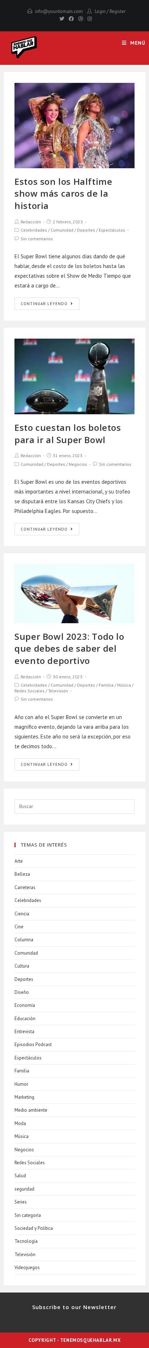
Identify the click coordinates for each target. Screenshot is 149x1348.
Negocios (78, 464)
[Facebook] (71, 18)
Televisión (58, 690)
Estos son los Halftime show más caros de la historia (63, 193)
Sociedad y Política (33, 1228)
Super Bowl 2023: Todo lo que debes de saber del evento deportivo (69, 648)
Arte (18, 861)
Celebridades (34, 230)
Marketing (24, 1097)
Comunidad (62, 230)
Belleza (22, 874)
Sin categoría (27, 1215)
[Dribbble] (80, 18)
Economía (24, 1005)
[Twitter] (62, 18)
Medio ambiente (30, 1110)
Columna (23, 940)
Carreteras (24, 887)
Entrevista (24, 1031)
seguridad (24, 1189)
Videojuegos (27, 1267)
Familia (106, 685)
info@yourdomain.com (59, 11)
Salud (20, 1176)
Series (20, 1202)
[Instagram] (88, 18)
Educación (24, 1019)
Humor (21, 1084)
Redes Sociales (29, 690)
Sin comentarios (37, 238)
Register (117, 11)
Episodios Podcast (33, 1044)
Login (100, 11)
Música (124, 685)
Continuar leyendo (44, 303)
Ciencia (21, 914)
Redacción (31, 221)
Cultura (21, 966)
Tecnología (26, 1241)
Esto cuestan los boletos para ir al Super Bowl (67, 433)
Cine (19, 927)
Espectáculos (112, 230)
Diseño (21, 992)
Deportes (86, 230)
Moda (20, 1123)
